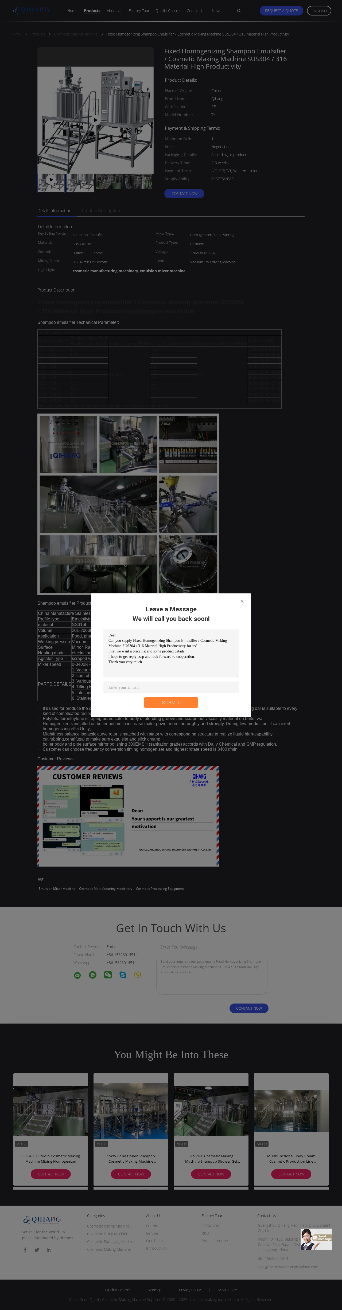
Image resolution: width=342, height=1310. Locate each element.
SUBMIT (171, 702)
